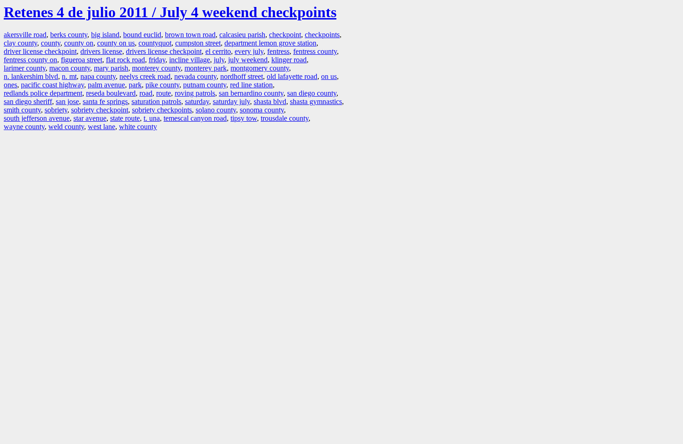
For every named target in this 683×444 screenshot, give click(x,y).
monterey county (156, 68)
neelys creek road (145, 76)
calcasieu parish (242, 35)
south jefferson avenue (37, 118)
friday (157, 60)
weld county (66, 127)
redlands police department (43, 93)
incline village (189, 60)
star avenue (89, 118)
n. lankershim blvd (31, 76)
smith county (22, 110)
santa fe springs (105, 101)
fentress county (315, 51)
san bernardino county (251, 93)
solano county (216, 110)
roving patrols (195, 93)
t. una (152, 118)
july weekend (248, 60)
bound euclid (142, 35)
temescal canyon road (195, 118)
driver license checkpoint (40, 51)
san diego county (311, 93)
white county (138, 127)
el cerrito (218, 51)
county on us (116, 43)
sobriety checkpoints (162, 110)
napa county (98, 76)
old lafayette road (292, 76)
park (135, 85)
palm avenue (106, 85)
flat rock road (125, 60)
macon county (69, 68)
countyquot (154, 43)
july (219, 60)
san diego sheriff (28, 101)
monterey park (205, 68)
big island (105, 35)
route (163, 93)
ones (10, 85)
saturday (197, 101)
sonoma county (262, 110)
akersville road (25, 35)
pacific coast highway (52, 85)
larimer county (25, 68)
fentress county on (30, 60)
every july (249, 51)
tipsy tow (243, 118)
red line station (251, 85)
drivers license (101, 51)
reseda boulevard (111, 93)
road (145, 93)
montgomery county (259, 68)
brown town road (190, 35)
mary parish (111, 68)
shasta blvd (270, 101)
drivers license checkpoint (164, 51)
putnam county (204, 85)
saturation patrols (156, 101)
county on (78, 43)
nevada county (195, 76)
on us (329, 76)
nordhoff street (241, 76)
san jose (67, 101)
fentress (278, 51)
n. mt (69, 76)
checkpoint (285, 35)
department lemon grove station (270, 43)
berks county (68, 35)
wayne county (24, 127)
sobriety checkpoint (99, 110)
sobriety (56, 110)
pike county (162, 85)
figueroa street (81, 60)
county (50, 43)
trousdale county (285, 118)
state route (125, 118)
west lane (101, 127)
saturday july (231, 101)
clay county (20, 43)
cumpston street (198, 43)
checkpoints (322, 35)
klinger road (289, 60)
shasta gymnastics (316, 101)
